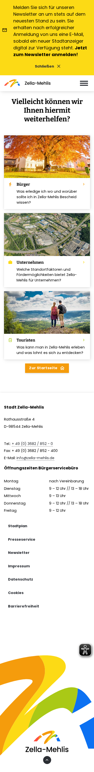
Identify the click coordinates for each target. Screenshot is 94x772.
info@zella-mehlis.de (35, 457)
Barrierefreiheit (23, 606)
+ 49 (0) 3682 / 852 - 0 (32, 443)
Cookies (16, 592)
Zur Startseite (47, 368)
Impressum (19, 566)
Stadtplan (17, 525)
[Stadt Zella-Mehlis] (27, 83)
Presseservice (21, 539)
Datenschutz (20, 579)
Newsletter (19, 552)
